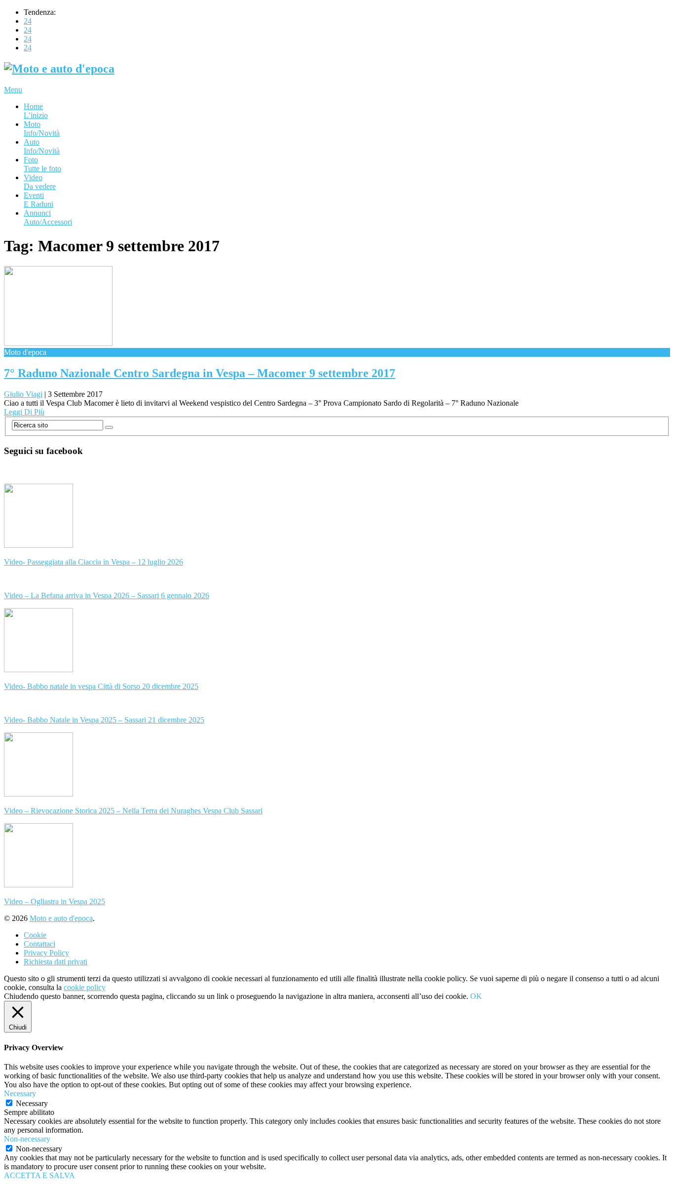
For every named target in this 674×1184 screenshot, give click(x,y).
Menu (13, 89)
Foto (42, 164)
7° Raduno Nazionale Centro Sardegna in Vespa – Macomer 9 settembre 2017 (199, 373)
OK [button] (476, 996)
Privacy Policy (46, 953)
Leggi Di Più (24, 412)
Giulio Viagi (23, 394)
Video (40, 182)
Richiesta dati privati (55, 961)
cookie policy (85, 987)
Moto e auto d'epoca (61, 918)
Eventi (38, 199)
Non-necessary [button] (27, 1139)
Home (36, 110)
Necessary (32, 1103)
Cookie (35, 935)
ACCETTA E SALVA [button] (39, 1175)
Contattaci (39, 944)
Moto (42, 128)
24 (28, 21)
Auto (42, 146)
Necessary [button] (20, 1093)
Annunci (48, 217)
